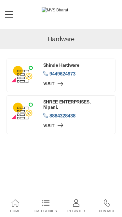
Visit (49, 83)
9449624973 (61, 73)
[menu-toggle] (9, 15)
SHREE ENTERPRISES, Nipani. (67, 104)
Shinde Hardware (61, 65)
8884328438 (61, 115)
